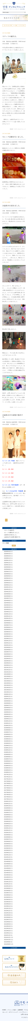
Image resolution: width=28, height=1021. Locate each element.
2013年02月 (7, 904)
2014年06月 (7, 868)
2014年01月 (7, 879)
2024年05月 (7, 602)
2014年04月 (7, 872)
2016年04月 (7, 819)
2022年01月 (7, 665)
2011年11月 (7, 937)
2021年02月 (7, 689)
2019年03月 (7, 741)
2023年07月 (7, 625)
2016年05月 (7, 817)
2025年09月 (7, 567)
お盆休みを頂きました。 (11, 206)
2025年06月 (7, 573)
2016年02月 (7, 823)
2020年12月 (7, 694)
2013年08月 (7, 890)
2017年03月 (7, 794)
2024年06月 (7, 600)
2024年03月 (7, 607)
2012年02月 (7, 930)
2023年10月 (7, 618)
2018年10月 (7, 752)
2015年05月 (7, 843)
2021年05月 (7, 683)
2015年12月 (7, 828)
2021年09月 (7, 674)
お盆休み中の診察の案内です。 (12, 537)
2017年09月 (7, 781)
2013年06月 (7, 895)
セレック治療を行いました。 (13, 137)
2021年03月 (7, 687)
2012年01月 (7, 933)
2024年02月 (7, 609)
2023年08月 (7, 623)
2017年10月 (7, 779)
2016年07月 (7, 812)
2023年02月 (7, 636)
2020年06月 (7, 707)
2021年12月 (7, 667)
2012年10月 (7, 913)
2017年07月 (7, 785)
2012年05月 (7, 924)
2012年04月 (7, 926)
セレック (4, 1012)
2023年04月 (7, 631)
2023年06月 (7, 627)
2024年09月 (7, 594)
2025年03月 (7, 580)
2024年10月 (7, 591)
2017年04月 (7, 792)
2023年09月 (7, 620)
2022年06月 (7, 654)
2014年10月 (7, 859)
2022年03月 (7, 660)
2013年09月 (7, 888)
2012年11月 (7, 910)
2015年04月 (7, 846)
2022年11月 (7, 643)
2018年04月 (7, 765)
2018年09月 (7, 754)
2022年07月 (7, 651)
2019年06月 (7, 734)
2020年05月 (7, 710)
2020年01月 (7, 718)
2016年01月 (7, 826)
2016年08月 (7, 810)
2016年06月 (7, 814)
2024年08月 (7, 596)
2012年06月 (7, 921)
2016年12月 (7, 801)
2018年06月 (7, 761)
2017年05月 (7, 790)
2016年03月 (7, 821)
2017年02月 (7, 797)
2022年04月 (7, 658)
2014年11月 (7, 857)
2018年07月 (7, 759)
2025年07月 (7, 571)
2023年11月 (7, 616)
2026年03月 (7, 553)
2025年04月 (7, 578)
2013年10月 (7, 886)
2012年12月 (7, 908)
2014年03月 (7, 875)
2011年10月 (7, 939)
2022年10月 (7, 645)
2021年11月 (7, 669)
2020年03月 (7, 714)
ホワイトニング (13, 1012)
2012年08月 (7, 917)
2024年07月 (7, 598)
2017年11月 (7, 776)
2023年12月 (7, 614)
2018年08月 (7, 756)
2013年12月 (7, 881)
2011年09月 (7, 942)
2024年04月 (7, 605)
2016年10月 (7, 805)
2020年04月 (7, 712)
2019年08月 (7, 730)
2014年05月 (7, 870)
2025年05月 (7, 576)
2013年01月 (7, 906)
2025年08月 (7, 569)
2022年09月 (7, 647)
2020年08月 (7, 703)
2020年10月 (7, 698)
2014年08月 (7, 863)
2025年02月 (7, 582)
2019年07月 (7, 732)
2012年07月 (7, 919)
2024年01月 (7, 611)
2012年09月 (7, 915)
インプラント (23, 1012)
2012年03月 (7, 928)
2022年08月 (7, 649)
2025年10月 (7, 565)
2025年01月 (7, 585)
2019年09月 (7, 727)
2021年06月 (7, 681)
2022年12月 (7, 640)
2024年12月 (7, 587)
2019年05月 (7, 736)
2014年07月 (7, 866)
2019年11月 (7, 723)
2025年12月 (7, 560)
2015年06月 (7, 841)
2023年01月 (7, 638)
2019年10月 (7, 725)
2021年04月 (7, 685)
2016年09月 (7, 808)
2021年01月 (7, 692)
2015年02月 (7, 850)
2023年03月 (7, 634)
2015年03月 (7, 848)
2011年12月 (7, 935)
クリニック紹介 (11, 1010)
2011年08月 (7, 944)
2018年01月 (7, 772)
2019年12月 (7, 721)
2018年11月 (7, 750)
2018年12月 (7, 747)
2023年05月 (7, 629)
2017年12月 (7, 774)
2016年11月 (7, 803)
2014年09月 (7, 861)
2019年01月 (7, 745)
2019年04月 (7, 739)
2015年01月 (7, 852)
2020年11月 (7, 696)
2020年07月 (7, 705)
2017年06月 (7, 788)
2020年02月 (7, 716)
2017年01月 (7, 799)
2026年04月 (7, 551)
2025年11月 (7, 562)
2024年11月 (7, 589)
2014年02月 (7, 877)
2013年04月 (7, 899)
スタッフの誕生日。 (10, 36)
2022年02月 (7, 663)
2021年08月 (7, 676)
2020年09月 (7, 701)
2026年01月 (7, 558)
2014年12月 (7, 855)
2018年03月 (7, 768)
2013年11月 (7, 884)
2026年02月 (7, 556)
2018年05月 (7, 763)
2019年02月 (7, 743)
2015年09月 (7, 834)
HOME (4, 1010)
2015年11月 (7, 830)
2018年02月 (7, 770)
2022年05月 (7, 656)
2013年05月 (7, 897)
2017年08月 (7, 783)
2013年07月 (7, 892)
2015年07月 (7, 839)
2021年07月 (7, 678)
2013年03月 (7, 901)
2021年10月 (7, 672)
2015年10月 (7, 832)
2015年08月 (7, 837)
